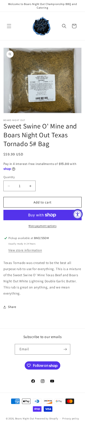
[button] (9, 26)
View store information (25, 250)
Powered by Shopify (46, 418)
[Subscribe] (65, 349)
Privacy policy (70, 418)
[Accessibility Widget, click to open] (78, 214)
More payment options (42, 225)
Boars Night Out (24, 418)
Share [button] (12, 307)
